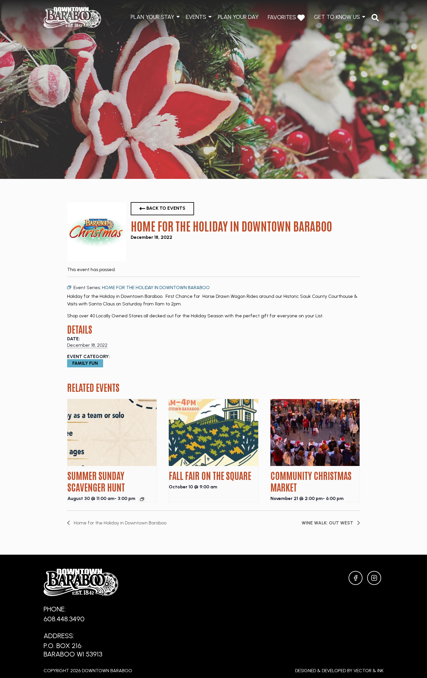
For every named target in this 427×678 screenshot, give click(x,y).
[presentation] (112, 432)
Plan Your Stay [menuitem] (152, 16)
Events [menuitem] (196, 16)
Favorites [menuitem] (282, 17)
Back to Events (165, 208)
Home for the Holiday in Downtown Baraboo (119, 523)
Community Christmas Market (310, 481)
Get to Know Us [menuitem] (337, 16)
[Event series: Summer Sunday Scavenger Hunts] (142, 499)
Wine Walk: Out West (328, 523)
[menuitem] (375, 17)
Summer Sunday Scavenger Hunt (96, 481)
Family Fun (85, 363)
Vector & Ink (368, 670)
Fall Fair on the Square (210, 475)
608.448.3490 (64, 619)
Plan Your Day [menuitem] (238, 16)
